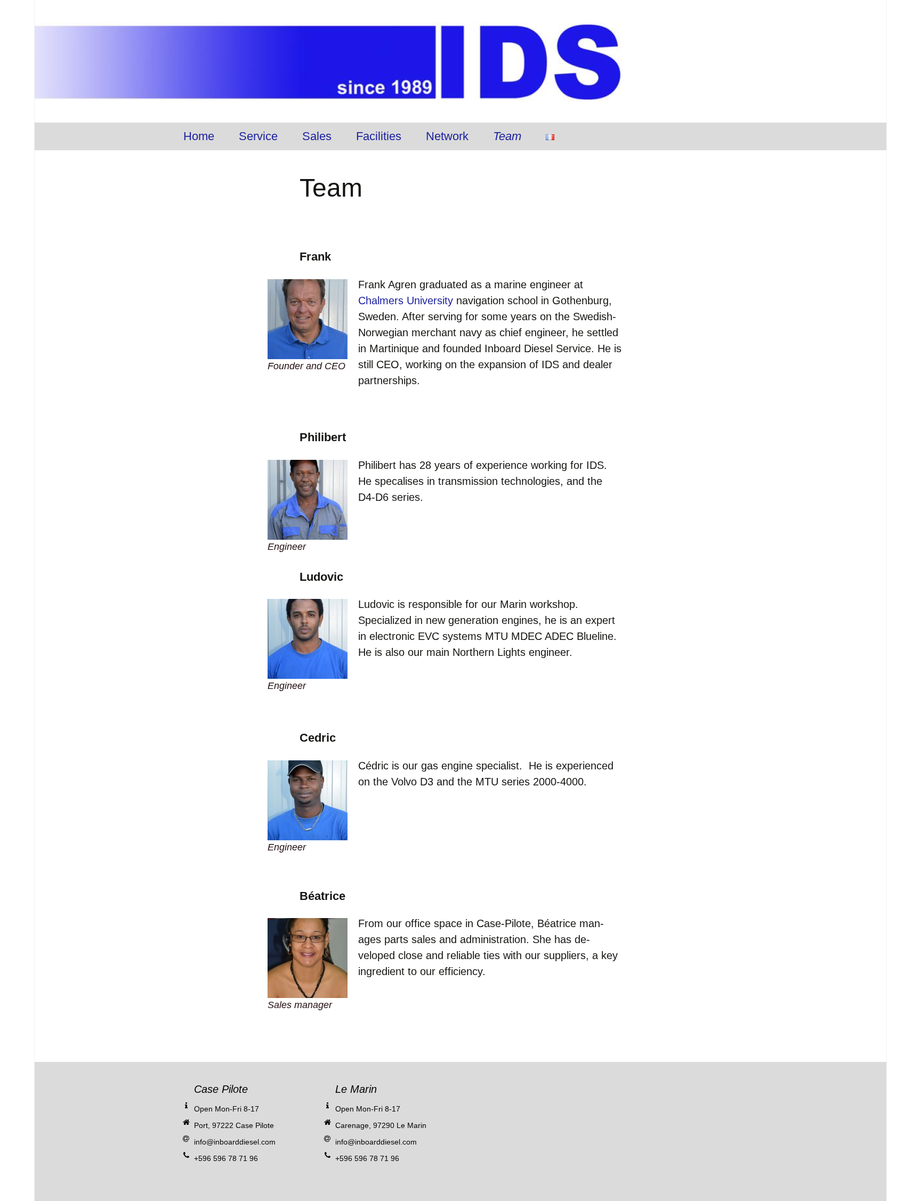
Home (198, 136)
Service (258, 136)
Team (507, 136)
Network (447, 136)
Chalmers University (405, 300)
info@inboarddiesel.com (235, 1142)
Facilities (378, 136)
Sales (317, 136)
